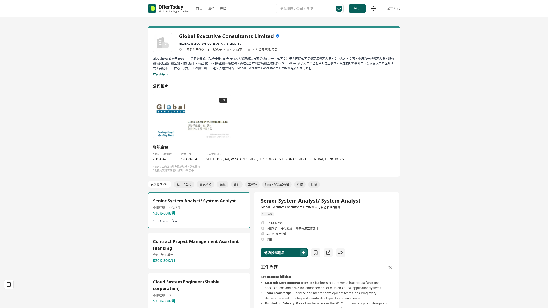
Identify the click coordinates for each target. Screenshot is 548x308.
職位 (211, 8)
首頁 (199, 8)
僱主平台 (393, 8)
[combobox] (308, 8)
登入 (357, 8)
